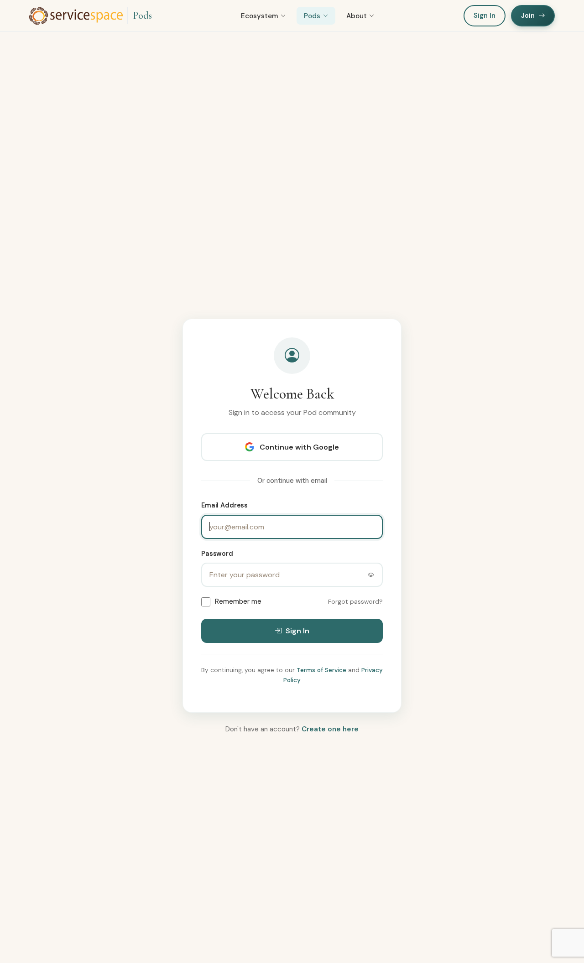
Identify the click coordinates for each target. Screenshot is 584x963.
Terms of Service (321, 670)
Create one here (330, 729)
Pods (142, 15)
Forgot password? (355, 602)
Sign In (484, 15)
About (356, 16)
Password (217, 553)
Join (528, 15)
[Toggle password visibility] (370, 575)
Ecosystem (259, 16)
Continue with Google (299, 447)
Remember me (238, 601)
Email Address (224, 505)
